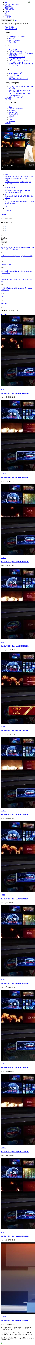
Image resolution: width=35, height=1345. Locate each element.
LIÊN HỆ (8, 123)
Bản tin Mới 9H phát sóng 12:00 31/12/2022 (15, 730)
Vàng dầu (4, 303)
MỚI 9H (3, 215)
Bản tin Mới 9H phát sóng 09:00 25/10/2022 (15, 1320)
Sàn (2, 296)
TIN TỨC (8, 99)
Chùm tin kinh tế (6, 264)
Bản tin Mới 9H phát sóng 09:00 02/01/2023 (15, 562)
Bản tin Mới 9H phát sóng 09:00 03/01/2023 (15, 477)
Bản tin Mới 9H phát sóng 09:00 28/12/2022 (15, 814)
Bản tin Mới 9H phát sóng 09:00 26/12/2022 (15, 983)
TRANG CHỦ (9, 27)
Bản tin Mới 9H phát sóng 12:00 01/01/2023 (15, 646)
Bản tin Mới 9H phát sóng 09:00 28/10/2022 (15, 1067)
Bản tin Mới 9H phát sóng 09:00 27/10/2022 (15, 1152)
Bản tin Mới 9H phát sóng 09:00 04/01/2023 (15, 393)
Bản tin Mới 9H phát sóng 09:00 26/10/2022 (15, 1236)
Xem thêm (4, 314)
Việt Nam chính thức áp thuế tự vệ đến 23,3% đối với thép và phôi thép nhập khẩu (17, 248)
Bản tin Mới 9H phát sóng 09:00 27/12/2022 (15, 899)
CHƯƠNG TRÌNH (11, 29)
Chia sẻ (4, 242)
